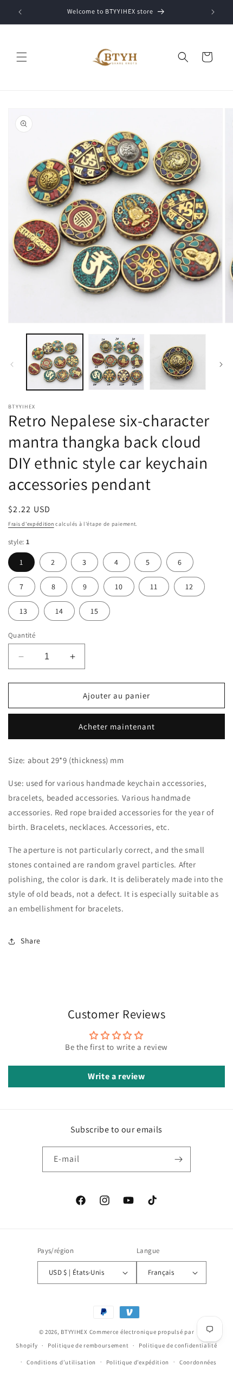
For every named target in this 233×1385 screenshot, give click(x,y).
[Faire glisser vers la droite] (221, 364)
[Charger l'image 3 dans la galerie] (178, 362)
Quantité (21, 635)
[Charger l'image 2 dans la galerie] (116, 362)
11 (154, 586)
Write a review (116, 1076)
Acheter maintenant (117, 726)
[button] (22, 57)
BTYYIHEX (74, 1332)
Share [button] (31, 941)
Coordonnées (198, 1362)
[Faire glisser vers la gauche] (12, 364)
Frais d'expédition (31, 523)
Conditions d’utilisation (61, 1362)
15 (94, 611)
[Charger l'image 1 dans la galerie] (55, 362)
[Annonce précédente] (20, 12)
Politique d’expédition (137, 1362)
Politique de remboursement (88, 1345)
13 (24, 611)
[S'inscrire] (178, 1159)
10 (119, 586)
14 (59, 611)
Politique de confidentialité (178, 1345)
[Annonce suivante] (213, 12)
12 (189, 586)
